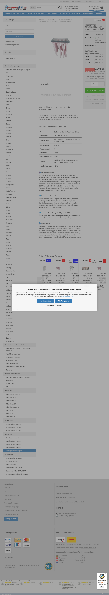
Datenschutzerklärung (67, 297)
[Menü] (105, 574)
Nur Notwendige (45, 301)
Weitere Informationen (54, 305)
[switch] (102, 587)
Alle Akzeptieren (63, 301)
